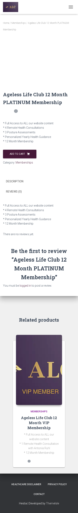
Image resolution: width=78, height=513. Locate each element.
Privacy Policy (57, 484)
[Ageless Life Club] (12, 7)
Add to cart (17, 154)
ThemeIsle (52, 503)
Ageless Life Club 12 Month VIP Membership (39, 422)
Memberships (18, 23)
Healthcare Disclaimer (26, 484)
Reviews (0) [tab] (14, 191)
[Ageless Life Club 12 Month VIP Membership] (39, 370)
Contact (39, 494)
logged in (25, 285)
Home (6, 23)
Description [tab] (14, 181)
